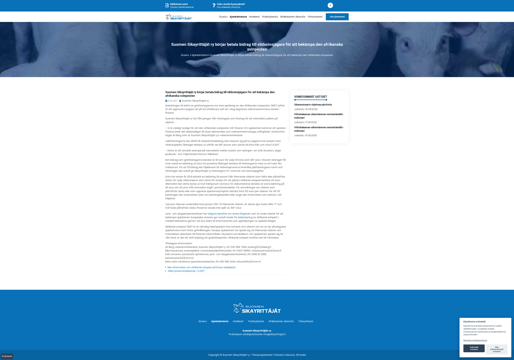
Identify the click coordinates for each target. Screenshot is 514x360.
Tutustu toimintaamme (182, 7)
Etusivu (223, 16)
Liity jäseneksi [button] (337, 16)
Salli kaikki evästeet (474, 348)
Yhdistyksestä (270, 16)
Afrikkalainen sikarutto (292, 16)
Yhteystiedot (315, 16)
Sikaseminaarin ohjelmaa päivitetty (313, 104)
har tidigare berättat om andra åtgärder (227, 213)
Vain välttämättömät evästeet (496, 349)
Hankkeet (254, 16)
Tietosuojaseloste (262, 355)
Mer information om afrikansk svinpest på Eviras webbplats (202, 267)
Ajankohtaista (238, 16)
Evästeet (7, 356)
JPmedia (301, 355)
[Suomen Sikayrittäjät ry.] (186, 17)
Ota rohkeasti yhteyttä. (229, 7)
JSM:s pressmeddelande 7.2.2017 (186, 271)
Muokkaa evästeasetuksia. (475, 340)
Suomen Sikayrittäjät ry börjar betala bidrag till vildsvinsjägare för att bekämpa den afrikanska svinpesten (271, 55)
